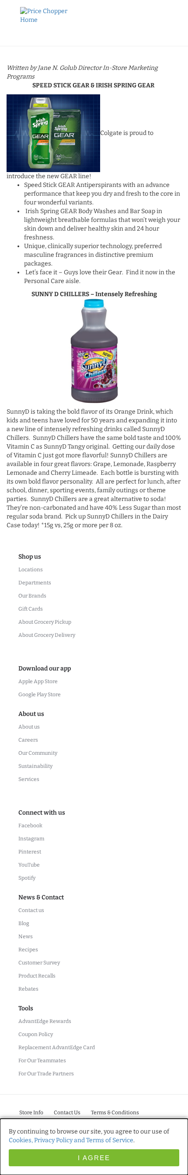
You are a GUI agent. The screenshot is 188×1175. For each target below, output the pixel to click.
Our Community (37, 753)
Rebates (28, 989)
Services (28, 779)
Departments (34, 583)
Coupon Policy (35, 1034)
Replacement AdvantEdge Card (56, 1047)
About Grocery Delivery (46, 635)
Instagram (31, 839)
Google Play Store (39, 694)
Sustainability (35, 766)
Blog (23, 923)
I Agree (94, 1157)
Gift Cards (30, 609)
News (25, 936)
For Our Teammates (42, 1061)
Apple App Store (38, 681)
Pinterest (29, 852)
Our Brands (32, 596)
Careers (28, 740)
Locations (30, 570)
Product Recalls (37, 976)
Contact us (31, 910)
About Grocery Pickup (44, 622)
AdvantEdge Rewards (44, 1021)
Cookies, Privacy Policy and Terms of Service (71, 1140)
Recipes (28, 950)
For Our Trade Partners (46, 1074)
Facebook (30, 825)
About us (29, 727)
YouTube (29, 865)
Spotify (26, 878)
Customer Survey (39, 963)
